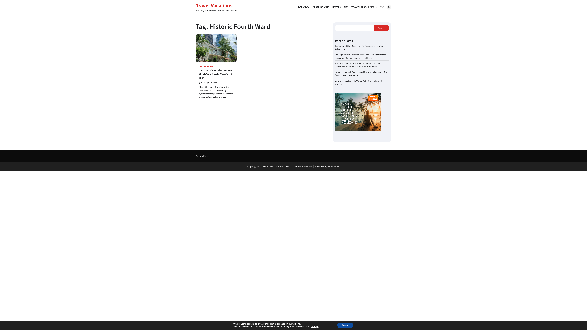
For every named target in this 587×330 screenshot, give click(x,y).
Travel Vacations (214, 5)
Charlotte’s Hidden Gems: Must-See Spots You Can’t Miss (215, 74)
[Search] (389, 7)
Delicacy (303, 7)
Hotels (336, 7)
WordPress (333, 166)
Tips (346, 7)
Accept (345, 325)
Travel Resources (362, 7)
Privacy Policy (202, 156)
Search (381, 28)
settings (314, 326)
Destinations (320, 7)
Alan (203, 82)
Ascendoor (307, 166)
